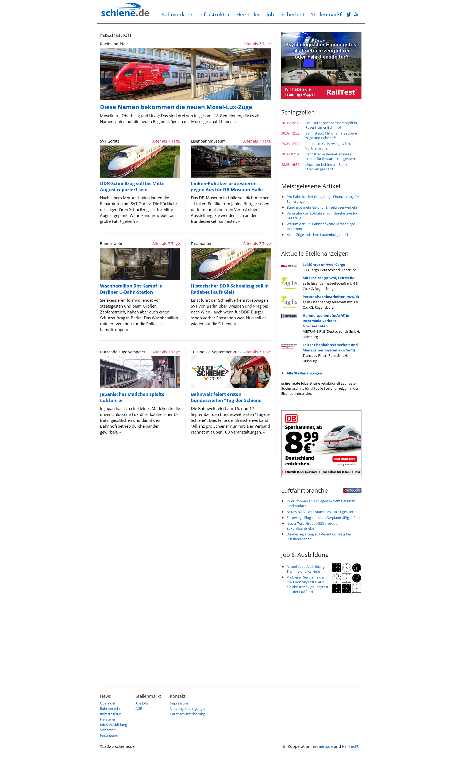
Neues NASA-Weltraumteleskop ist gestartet (322, 511)
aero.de (326, 746)
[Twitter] (348, 15)
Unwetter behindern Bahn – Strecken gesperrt (327, 166)
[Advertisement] (321, 638)
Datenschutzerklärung (187, 713)
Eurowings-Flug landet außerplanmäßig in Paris (324, 517)
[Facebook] (341, 15)
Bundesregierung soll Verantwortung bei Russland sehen (319, 536)
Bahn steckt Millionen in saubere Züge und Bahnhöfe (331, 135)
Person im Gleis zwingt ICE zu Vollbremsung (328, 146)
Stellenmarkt (326, 14)
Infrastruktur (214, 14)
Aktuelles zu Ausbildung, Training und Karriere (306, 569)
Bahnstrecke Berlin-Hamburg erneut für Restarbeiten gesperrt (331, 156)
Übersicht (107, 703)
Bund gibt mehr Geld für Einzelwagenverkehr (322, 207)
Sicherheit (292, 14)
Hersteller (248, 14)
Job (270, 14)
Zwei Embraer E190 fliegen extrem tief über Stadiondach (321, 503)
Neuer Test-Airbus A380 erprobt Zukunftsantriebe (312, 526)
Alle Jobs (142, 703)
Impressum (179, 703)
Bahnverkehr (177, 14)
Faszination (109, 735)
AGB (139, 708)
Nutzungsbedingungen (188, 708)
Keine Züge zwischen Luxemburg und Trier (320, 234)
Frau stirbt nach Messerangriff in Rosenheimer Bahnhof (331, 125)
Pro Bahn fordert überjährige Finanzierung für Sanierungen (323, 199)
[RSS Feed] (356, 15)
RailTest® (350, 746)
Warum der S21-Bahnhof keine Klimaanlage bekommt (321, 226)
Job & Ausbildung (113, 724)
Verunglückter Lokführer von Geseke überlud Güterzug (322, 215)
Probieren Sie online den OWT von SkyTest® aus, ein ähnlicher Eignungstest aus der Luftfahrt (307, 584)
